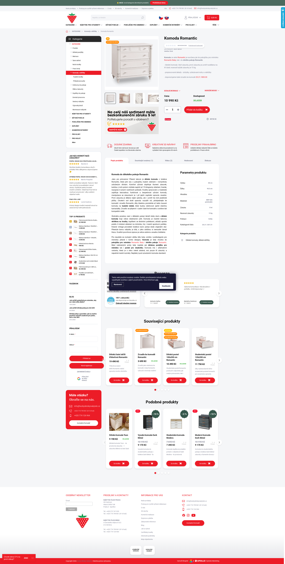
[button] (219, 293)
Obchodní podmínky (148, 536)
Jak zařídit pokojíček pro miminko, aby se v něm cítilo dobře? (82, 301)
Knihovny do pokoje (79, 85)
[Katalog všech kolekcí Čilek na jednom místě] (135, 550)
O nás (110, 8)
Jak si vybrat (145, 529)
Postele (75, 48)
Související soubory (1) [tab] (144, 161)
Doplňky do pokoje (79, 93)
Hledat (142, 17)
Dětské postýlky (78, 52)
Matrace (75, 56)
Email (68, 500)
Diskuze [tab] (208, 161)
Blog (142, 525)
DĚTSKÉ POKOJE (78, 118)
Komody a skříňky (79, 73)
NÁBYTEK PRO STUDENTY (81, 114)
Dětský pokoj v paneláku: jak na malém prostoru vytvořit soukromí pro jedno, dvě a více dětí (83, 315)
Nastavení (118, 284)
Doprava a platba (148, 8)
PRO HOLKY (76, 138)
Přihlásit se (86, 358)
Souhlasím (166, 286)
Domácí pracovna (79, 97)
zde (156, 280)
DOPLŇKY (75, 126)
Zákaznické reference (148, 522)
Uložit (168, 119)
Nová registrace (86, 365)
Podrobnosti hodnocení (195, 45)
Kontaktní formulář (83, 423)
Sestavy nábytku (78, 101)
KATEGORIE (76, 44)
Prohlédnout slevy (159, 3)
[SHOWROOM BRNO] (148, 341)
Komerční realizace (131, 8)
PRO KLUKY (76, 134)
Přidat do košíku (195, 109)
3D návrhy (118, 8)
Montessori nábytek (79, 110)
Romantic (181, 57)
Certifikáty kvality (147, 532)
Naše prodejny (71, 8)
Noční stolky (77, 64)
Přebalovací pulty (79, 81)
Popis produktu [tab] (117, 161)
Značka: (168, 51)
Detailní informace (171, 90)
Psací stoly (76, 69)
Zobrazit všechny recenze (126, 303)
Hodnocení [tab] (188, 161)
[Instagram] (188, 515)
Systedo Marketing (212, 561)
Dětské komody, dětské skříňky (198, 240)
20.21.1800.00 (201, 77)
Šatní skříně (77, 60)
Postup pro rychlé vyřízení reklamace (91, 8)
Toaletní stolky (78, 77)
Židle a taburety (78, 89)
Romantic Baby (170, 60)
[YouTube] (193, 515)
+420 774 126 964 (82, 415)
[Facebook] (183, 515)
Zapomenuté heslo (83, 371)
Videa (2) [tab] (168, 161)
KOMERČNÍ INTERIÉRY (80, 130)
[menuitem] (71, 25)
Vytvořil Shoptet (182, 561)
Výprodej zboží (78, 105)
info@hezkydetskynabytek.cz (87, 406)
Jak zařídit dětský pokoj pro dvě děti (82, 308)
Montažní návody (211, 90)
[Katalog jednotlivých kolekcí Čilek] (149, 550)
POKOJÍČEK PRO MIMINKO (81, 122)
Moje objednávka (147, 539)
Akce (73, 142)
